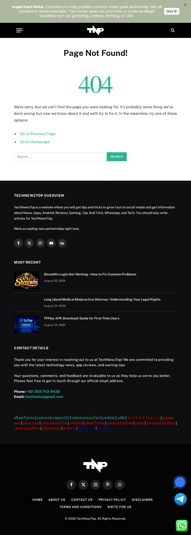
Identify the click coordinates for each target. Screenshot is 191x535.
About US (56, 499)
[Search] (172, 30)
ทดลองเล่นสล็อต (27, 428)
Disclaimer (142, 499)
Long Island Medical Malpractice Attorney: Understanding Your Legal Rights (102, 299)
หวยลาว (69, 428)
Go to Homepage (35, 141)
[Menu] (19, 30)
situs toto (31, 423)
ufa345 (76, 423)
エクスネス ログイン (143, 418)
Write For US (119, 507)
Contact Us (82, 499)
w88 (121, 418)
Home (37, 499)
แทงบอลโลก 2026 (161, 423)
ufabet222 (60, 418)
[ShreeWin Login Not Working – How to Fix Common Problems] (27, 280)
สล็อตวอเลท (51, 428)
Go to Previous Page (37, 133)
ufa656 (108, 418)
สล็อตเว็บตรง (24, 418)
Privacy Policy (112, 499)
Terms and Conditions (80, 507)
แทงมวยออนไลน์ (120, 423)
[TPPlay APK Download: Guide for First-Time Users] (27, 324)
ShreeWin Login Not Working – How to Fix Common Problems (90, 274)
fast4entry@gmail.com (44, 397)
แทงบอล (43, 418)
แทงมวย (104, 428)
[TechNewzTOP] (95, 30)
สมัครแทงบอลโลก (86, 418)
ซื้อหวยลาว (86, 428)
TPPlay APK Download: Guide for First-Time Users (81, 318)
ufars (139, 423)
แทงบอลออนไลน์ (54, 423)
